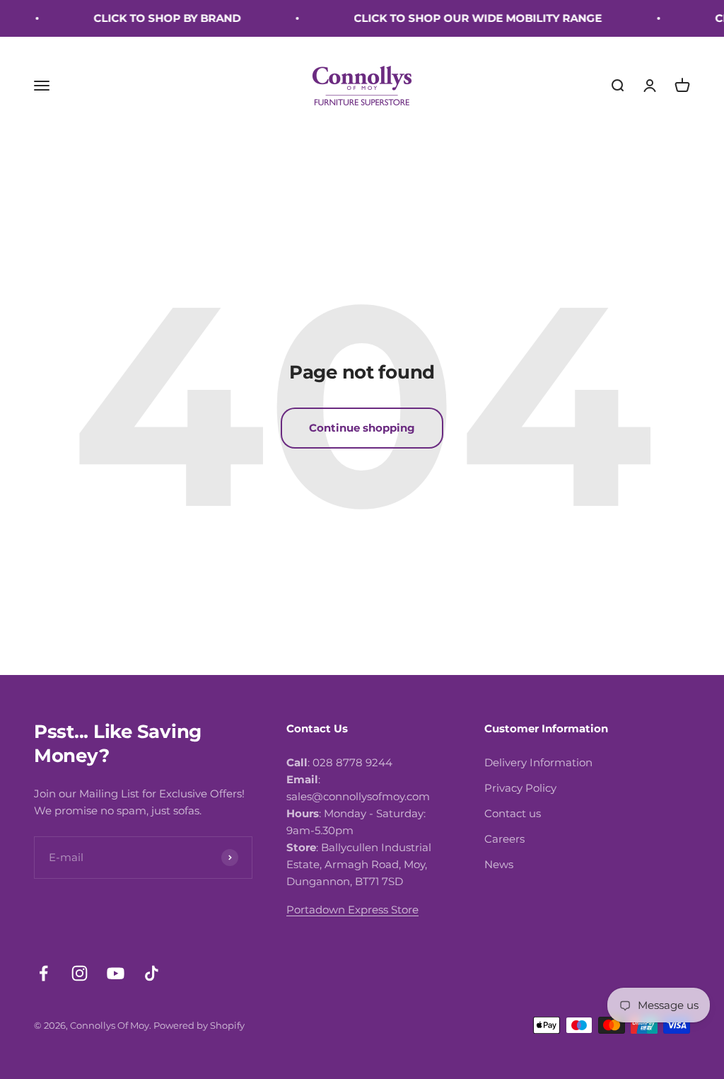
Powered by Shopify (199, 1025)
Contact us (512, 813)
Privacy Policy (520, 788)
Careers (504, 839)
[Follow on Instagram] (79, 973)
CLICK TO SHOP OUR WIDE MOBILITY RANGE (469, 18)
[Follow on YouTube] (115, 973)
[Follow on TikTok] (151, 973)
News (498, 864)
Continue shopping (362, 427)
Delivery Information (538, 762)
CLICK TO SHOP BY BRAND (158, 18)
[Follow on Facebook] (43, 973)
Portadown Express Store (352, 909)
